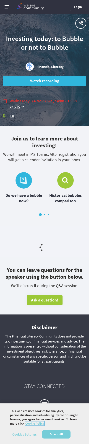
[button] (7, 7)
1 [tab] (40, 214)
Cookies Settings (24, 434)
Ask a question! (44, 300)
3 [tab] (48, 214)
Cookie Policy (34, 423)
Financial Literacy (50, 66)
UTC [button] (17, 106)
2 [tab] (44, 214)
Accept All (56, 434)
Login (78, 7)
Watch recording (44, 80)
